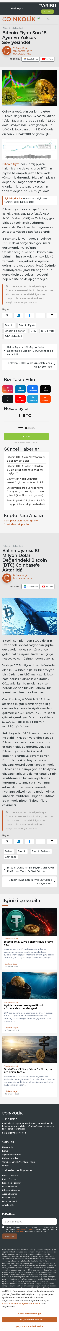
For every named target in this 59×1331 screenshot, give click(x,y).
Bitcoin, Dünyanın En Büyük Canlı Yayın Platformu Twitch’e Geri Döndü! (30, 869)
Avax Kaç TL (7, 1202)
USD (32, 428)
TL (26, 428)
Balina (8, 851)
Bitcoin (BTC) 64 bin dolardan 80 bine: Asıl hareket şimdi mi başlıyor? (25, 470)
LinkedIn (20, 391)
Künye (5, 1148)
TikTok (45, 391)
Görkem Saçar (11, 961)
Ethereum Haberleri (11, 1187)
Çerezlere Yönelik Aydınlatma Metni (18, 1159)
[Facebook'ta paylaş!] (29, 315)
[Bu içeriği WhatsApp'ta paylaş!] (40, 315)
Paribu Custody (9, 1176)
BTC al (26, 436)
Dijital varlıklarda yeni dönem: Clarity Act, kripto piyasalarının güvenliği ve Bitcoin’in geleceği (25, 491)
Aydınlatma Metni (25, 1227)
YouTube (20, 400)
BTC (33, 330)
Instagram (7, 391)
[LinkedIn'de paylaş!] (18, 315)
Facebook (33, 391)
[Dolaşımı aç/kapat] (53, 19)
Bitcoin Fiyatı (27, 325)
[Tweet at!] (7, 315)
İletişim (5, 1163)
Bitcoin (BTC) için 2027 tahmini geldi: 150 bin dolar (26, 200)
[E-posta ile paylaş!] (52, 315)
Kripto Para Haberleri (11, 1180)
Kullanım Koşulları (10, 1155)
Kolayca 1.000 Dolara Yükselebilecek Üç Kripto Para (30, 365)
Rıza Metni (20, 1228)
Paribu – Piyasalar (10, 1173)
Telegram (33, 400)
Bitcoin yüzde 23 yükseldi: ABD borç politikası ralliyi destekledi (26, 502)
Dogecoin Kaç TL (10, 1198)
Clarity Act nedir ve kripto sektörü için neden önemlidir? (25, 480)
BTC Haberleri (13, 336)
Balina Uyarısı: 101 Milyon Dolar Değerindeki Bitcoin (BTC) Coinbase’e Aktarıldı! (30, 351)
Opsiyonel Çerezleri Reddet (29, 1326)
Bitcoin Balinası (41, 851)
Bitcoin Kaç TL (8, 1195)
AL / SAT (47, 11)
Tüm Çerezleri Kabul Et (29, 1319)
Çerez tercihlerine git (29, 1313)
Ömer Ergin (21, 48)
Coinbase (10, 856)
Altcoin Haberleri (10, 1191)
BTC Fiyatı (47, 330)
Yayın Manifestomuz (11, 1152)
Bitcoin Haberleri (13, 28)
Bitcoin (9, 325)
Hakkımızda (7, 1144)
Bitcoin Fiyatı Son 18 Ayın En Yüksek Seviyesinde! (30, 881)
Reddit (45, 400)
